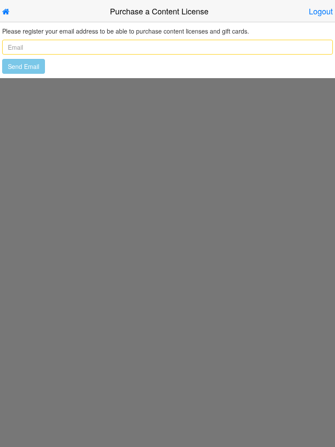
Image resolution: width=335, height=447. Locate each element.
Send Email (23, 66)
